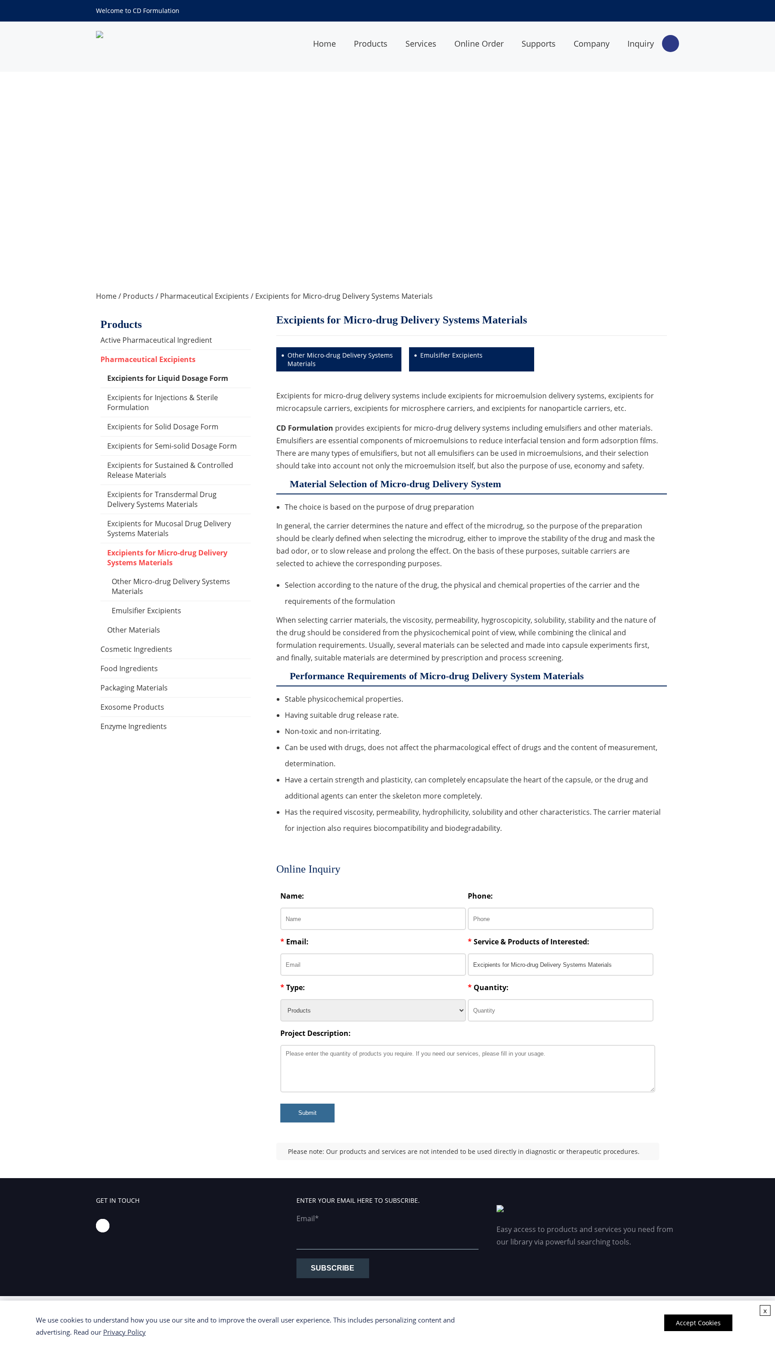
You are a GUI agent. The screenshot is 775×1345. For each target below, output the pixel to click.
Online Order (479, 43)
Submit (307, 1112)
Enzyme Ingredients (133, 726)
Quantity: (488, 987)
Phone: (480, 896)
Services (420, 43)
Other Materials (133, 630)
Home (324, 43)
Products (371, 43)
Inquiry (640, 43)
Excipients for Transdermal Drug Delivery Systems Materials (162, 499)
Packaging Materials (134, 688)
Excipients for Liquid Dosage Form (167, 378)
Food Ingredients (129, 668)
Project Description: (315, 1033)
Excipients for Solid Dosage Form (162, 427)
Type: (292, 987)
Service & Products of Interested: (528, 942)
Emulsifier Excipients (146, 611)
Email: (294, 942)
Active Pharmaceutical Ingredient (156, 340)
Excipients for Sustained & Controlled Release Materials (170, 470)
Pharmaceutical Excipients (204, 296)
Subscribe (332, 1268)
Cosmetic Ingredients (136, 649)
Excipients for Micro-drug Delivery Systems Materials (344, 296)
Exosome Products (132, 707)
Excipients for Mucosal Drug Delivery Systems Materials (169, 528)
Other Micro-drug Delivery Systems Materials (171, 586)
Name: (292, 896)
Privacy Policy (124, 1332)
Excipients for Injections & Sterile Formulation (162, 402)
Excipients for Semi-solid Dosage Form (172, 446)
